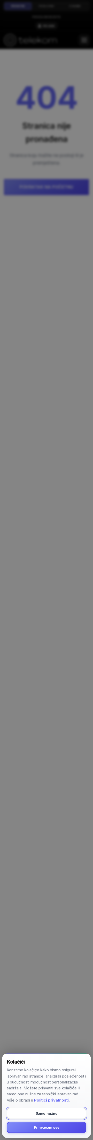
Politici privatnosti (51, 1100)
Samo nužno (47, 1113)
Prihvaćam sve (46, 1127)
